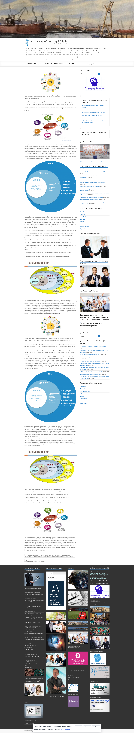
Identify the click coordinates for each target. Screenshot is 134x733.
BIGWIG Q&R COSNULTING (30, 654)
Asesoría (98, 50)
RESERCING (27, 661)
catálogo (90, 110)
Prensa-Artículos (96, 52)
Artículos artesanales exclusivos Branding (33, 652)
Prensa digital (71, 679)
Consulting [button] (50, 573)
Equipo (64, 59)
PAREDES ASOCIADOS (29, 660)
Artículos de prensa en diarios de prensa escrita (91, 161)
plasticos (82, 221)
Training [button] (61, 573)
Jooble (69, 682)
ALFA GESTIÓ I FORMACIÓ (30, 610)
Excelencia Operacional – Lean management (55, 48)
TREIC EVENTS (27, 637)
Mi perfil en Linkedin (28, 667)
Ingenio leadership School (30, 598)
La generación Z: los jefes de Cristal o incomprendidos (93, 171)
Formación (40, 48)
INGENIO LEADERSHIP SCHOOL (31, 639)
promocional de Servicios (97, 115)
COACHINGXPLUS (28, 617)
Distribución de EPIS (34, 657)
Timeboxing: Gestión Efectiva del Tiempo (90, 199)
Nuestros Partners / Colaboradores (56, 696)
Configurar (95, 726)
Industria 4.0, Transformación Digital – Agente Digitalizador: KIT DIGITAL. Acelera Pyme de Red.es (49, 52)
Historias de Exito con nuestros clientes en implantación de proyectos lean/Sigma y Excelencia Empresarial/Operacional (33, 680)
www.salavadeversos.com (73, 677)
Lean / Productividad (85, 216)
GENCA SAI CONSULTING (30, 647)
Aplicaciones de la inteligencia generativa (90, 186)
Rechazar (87, 726)
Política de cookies (65, 729)
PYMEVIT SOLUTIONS (29, 649)
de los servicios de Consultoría (98, 110)
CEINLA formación (28, 604)
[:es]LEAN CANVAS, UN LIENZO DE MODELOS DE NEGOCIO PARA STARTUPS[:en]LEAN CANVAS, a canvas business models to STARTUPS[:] (50, 560)
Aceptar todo (79, 726)
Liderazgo (82, 219)
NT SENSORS (27, 613)
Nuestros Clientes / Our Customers (34, 698)
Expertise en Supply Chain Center (76, 48)
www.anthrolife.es (94, 681)
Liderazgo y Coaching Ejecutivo (54, 50)
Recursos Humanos (84, 226)
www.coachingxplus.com (95, 697)
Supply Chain (83, 228)
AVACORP (26, 643)
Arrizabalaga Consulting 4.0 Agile (49, 41)
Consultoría (33, 48)
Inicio (27, 48)
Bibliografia (37, 59)
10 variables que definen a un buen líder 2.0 (90, 180)
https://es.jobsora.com (73, 694)
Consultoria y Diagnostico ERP (71, 50)
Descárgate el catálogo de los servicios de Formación (93, 112)
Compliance (78, 52)
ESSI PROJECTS (27, 645)
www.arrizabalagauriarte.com (96, 651)
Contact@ (70, 59)
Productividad (83, 224)
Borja (28, 550)
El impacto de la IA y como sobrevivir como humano (92, 182)
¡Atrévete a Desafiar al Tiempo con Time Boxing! (91, 197)
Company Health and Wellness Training (51, 59)
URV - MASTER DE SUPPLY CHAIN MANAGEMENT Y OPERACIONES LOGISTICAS (32, 622)
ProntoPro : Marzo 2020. (29, 723)
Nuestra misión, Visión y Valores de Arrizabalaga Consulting (75, 647)
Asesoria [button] (56, 573)
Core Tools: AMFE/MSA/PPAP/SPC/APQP (95, 48)
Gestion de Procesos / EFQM (87, 50)
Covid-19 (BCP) (86, 52)
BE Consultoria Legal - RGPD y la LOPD (32, 592)
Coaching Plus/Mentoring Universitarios (36, 50)
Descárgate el (85, 110)
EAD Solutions (29, 59)
